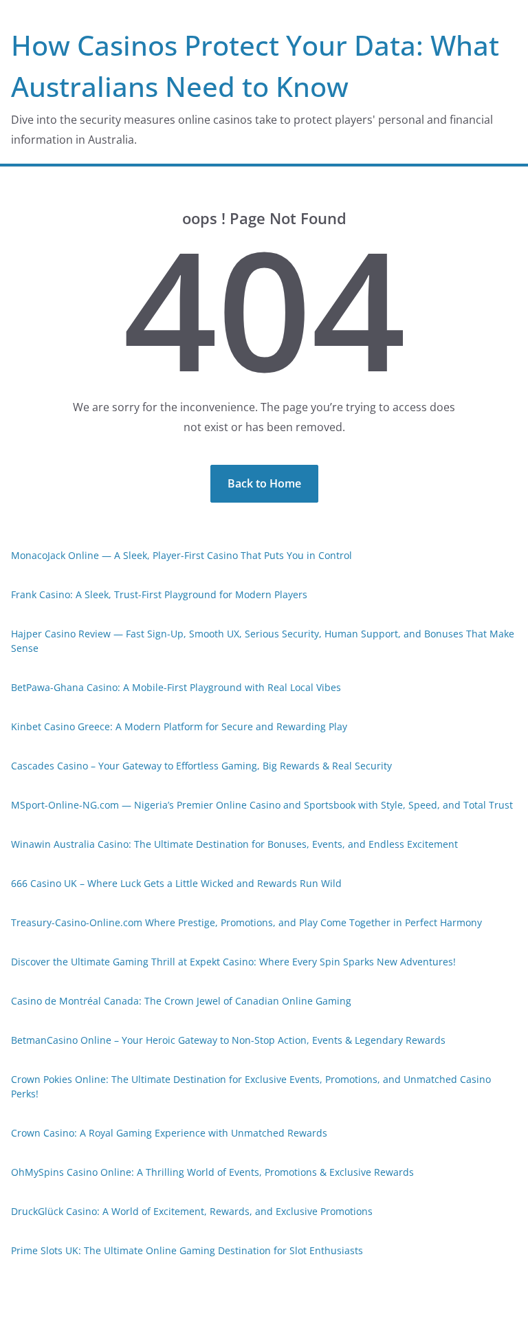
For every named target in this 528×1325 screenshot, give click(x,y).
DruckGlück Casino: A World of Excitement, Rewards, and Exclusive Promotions (192, 1211)
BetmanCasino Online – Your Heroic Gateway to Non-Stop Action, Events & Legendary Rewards (228, 1040)
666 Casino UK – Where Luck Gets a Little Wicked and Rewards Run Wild (176, 883)
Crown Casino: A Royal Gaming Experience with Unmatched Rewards (169, 1132)
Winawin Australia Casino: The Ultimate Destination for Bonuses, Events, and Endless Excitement (234, 844)
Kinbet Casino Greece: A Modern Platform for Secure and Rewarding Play (179, 726)
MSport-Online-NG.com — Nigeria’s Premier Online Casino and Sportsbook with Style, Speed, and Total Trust (262, 804)
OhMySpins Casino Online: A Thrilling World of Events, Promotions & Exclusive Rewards (212, 1172)
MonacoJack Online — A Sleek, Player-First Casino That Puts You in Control (181, 555)
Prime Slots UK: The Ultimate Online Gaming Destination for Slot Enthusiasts (187, 1250)
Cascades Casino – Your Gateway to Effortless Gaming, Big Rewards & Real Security (201, 765)
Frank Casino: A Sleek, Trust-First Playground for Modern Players (159, 594)
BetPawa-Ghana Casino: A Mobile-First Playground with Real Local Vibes (176, 687)
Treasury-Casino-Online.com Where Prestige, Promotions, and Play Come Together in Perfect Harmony (246, 922)
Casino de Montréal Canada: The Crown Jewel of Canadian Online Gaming (181, 1000)
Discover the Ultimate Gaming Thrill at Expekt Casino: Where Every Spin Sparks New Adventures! (233, 961)
